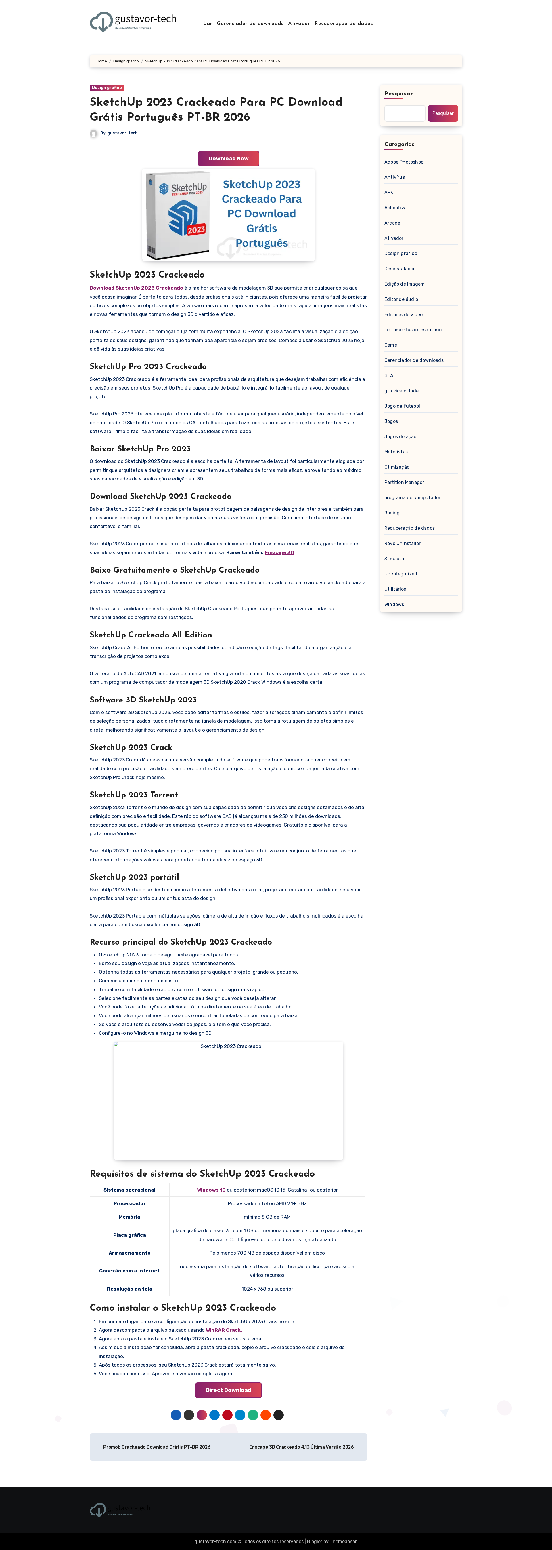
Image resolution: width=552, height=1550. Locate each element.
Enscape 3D (279, 552)
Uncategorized (400, 574)
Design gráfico (107, 87)
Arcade (392, 223)
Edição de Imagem (404, 284)
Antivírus (394, 177)
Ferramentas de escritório (413, 330)
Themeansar (343, 1541)
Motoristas (396, 452)
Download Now (229, 158)
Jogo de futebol (402, 406)
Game (390, 345)
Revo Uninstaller (402, 543)
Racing (392, 513)
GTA (389, 375)
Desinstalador (399, 268)
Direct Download (228, 1390)
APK (388, 192)
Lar (207, 23)
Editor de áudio (401, 299)
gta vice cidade (401, 391)
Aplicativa (395, 207)
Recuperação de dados (344, 23)
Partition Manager (404, 482)
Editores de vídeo (403, 314)
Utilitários (395, 589)
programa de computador (412, 497)
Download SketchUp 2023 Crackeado (136, 288)
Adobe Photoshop (403, 162)
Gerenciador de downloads (250, 23)
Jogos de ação (400, 436)
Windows (394, 604)
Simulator (395, 558)
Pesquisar (398, 94)
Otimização (396, 467)
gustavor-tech (123, 133)
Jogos (391, 421)
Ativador (299, 23)
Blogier (314, 1541)
